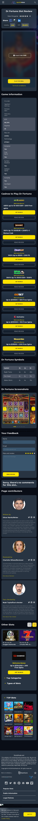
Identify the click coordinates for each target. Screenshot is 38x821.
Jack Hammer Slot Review (9, 724)
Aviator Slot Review (28, 711)
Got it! (29, 814)
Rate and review (8, 453)
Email (5, 446)
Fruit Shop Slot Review (28, 736)
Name (5, 439)
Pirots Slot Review (18, 711)
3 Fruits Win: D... (25, 644)
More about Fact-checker (9, 616)
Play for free (10, 635)
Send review (11, 474)
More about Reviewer (8, 576)
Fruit (29, 640)
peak (21, 2)
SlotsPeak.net (19, 755)
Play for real (19, 81)
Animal (12, 640)
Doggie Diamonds (9, 644)
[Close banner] (1, 805)
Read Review (19, 217)
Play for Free (20, 55)
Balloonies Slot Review (9, 711)
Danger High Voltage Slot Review (9, 736)
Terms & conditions (19, 86)
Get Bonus (19, 212)
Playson (27, 631)
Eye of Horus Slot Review (18, 724)
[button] (33, 409)
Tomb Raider (27, 724)
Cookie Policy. (5, 818)
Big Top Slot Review (18, 736)
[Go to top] (35, 818)
